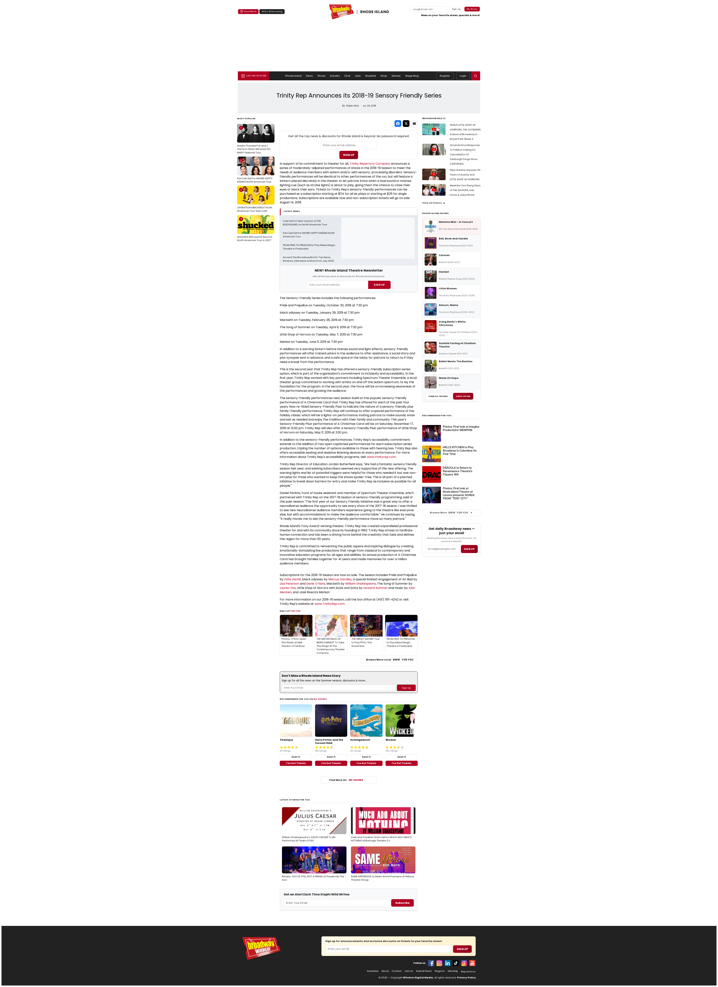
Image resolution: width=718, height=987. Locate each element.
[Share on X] (406, 123)
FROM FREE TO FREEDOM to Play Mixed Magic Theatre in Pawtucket (309, 247)
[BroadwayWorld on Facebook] (431, 963)
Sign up (469, 549)
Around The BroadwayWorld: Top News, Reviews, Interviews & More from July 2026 (308, 259)
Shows (321, 76)
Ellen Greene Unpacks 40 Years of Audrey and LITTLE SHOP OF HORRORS (465, 174)
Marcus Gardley (340, 579)
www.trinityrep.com (381, 457)
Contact (396, 971)
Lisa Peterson (289, 583)
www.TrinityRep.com (329, 604)
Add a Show (463, 396)
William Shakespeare (360, 583)
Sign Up (348, 155)
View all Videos (432, 203)
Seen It (296, 756)
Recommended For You (437, 415)
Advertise (372, 971)
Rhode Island (293, 76)
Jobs (358, 76)
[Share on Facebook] (398, 123)
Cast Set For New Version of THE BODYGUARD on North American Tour (305, 222)
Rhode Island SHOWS (435, 213)
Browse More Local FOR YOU (389, 659)
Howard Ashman (375, 588)
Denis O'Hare (315, 583)
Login (463, 76)
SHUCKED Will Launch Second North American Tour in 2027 (254, 229)
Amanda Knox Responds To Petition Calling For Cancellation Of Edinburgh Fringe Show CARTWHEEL (465, 154)
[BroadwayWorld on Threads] (464, 963)
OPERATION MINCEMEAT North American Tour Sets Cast (254, 200)
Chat (347, 76)
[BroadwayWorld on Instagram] (439, 963)
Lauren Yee (288, 588)
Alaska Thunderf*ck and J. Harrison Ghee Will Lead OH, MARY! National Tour (254, 140)
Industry (335, 76)
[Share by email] (414, 123)
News (309, 76)
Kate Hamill (292, 579)
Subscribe (402, 903)
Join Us (408, 971)
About (385, 971)
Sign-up (456, 8)
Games (396, 76)
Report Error (468, 971)
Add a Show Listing (272, 11)
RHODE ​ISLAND (374, 12)
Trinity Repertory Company (370, 163)
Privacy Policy (466, 977)
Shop (384, 76)
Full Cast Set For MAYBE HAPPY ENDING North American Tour (254, 171)
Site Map (453, 971)
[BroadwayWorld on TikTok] (455, 963)
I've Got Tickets (296, 763)
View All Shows (438, 396)
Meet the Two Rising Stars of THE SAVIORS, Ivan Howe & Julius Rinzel (465, 190)
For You (295, 610)
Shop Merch (250, 11)
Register (445, 76)
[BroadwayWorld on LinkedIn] (447, 963)
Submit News (424, 971)
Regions (440, 971)
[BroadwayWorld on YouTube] (472, 963)
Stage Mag (412, 76)
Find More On (346, 780)
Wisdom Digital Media (418, 977)
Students (370, 76)
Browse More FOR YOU (449, 512)
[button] (475, 75)
